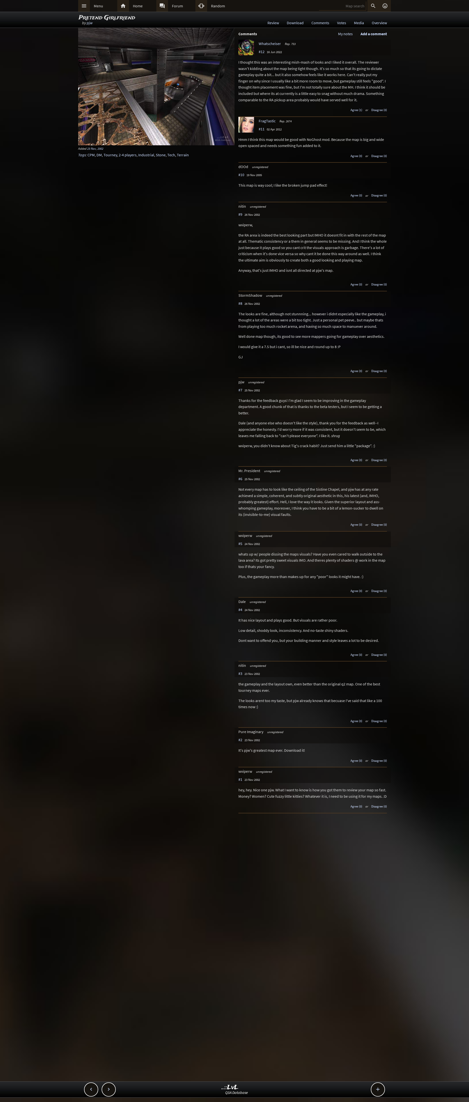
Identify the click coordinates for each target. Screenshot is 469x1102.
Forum (177, 5)
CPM (91, 154)
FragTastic (267, 120)
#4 (240, 609)
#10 (241, 174)
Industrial (146, 154)
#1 (240, 779)
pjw (90, 22)
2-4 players (128, 154)
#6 (240, 478)
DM (99, 154)
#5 (240, 543)
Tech (171, 154)
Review (273, 22)
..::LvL (230, 1087)
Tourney (110, 154)
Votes (341, 22)
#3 (240, 673)
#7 (240, 389)
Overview (379, 22)
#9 (240, 214)
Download (295, 22)
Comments (320, 22)
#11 (262, 128)
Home (138, 5)
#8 (240, 303)
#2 (240, 739)
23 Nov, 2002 (95, 148)
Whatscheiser (270, 43)
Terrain (183, 154)
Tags (82, 154)
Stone (161, 154)
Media (359, 22)
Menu (98, 5)
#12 (262, 51)
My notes (345, 33)
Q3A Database (236, 1092)
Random (218, 5)
